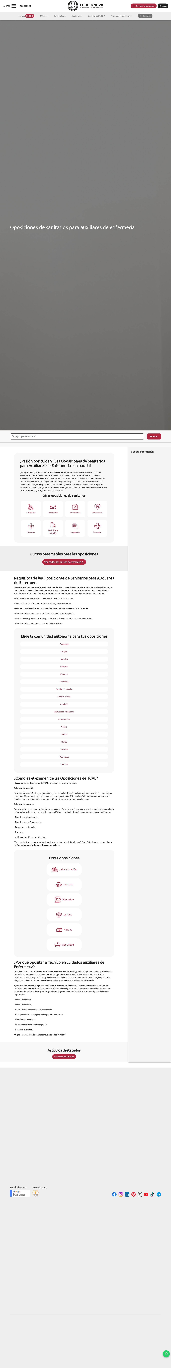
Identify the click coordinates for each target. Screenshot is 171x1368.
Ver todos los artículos (64, 1057)
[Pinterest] (133, 1194)
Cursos (26, 16)
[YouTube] (146, 1194)
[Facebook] (114, 1194)
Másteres (44, 16)
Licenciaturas (60, 16)
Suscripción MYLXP (96, 16)
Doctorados (77, 16)
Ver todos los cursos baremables (63, 561)
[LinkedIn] (127, 1194)
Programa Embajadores (121, 16)
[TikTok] (152, 1194)
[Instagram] (121, 1194)
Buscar (154, 436)
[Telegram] (159, 1194)
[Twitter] (140, 1194)
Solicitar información (145, 6)
